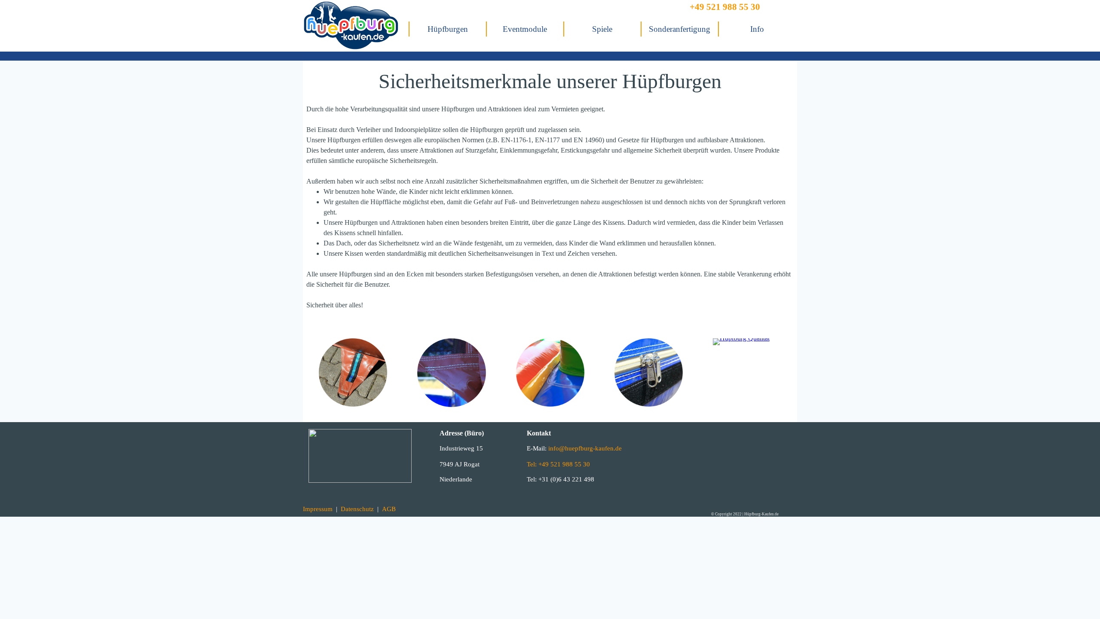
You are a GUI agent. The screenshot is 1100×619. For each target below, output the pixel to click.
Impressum (318, 509)
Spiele (602, 29)
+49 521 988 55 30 (725, 7)
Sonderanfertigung (679, 29)
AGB (389, 509)
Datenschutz (357, 509)
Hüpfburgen (448, 29)
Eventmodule (525, 29)
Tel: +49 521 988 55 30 (558, 464)
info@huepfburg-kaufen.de (584, 448)
